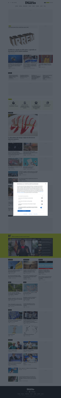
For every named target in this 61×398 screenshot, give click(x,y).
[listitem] (30, 196)
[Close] (46, 184)
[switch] (41, 198)
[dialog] (30, 199)
